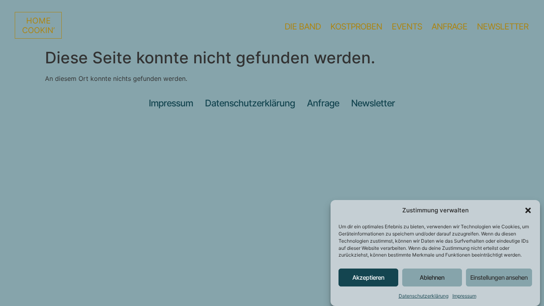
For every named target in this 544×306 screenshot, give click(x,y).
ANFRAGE (450, 26)
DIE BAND (303, 26)
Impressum (464, 296)
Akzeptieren (368, 277)
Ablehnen (432, 277)
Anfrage (323, 103)
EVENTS (407, 26)
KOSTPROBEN (356, 26)
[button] (528, 210)
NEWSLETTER (502, 26)
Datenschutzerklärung (423, 296)
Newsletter (373, 103)
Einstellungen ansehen (499, 277)
